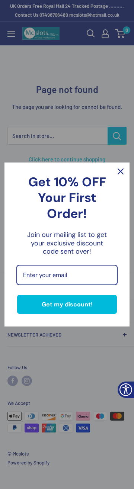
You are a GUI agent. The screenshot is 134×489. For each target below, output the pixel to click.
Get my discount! (67, 304)
